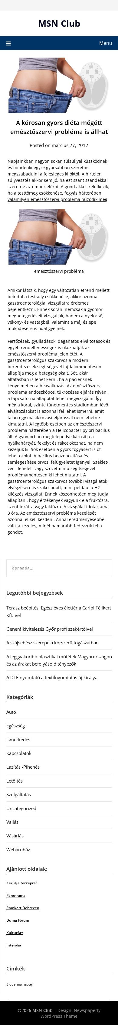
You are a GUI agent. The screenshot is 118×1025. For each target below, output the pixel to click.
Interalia (13, 945)
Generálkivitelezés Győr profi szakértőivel (49, 629)
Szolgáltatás (18, 794)
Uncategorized (21, 808)
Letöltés (14, 781)
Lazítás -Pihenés (23, 767)
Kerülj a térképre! (21, 883)
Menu (105, 43)
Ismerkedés (18, 739)
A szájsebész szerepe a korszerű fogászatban (52, 642)
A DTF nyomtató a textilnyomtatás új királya (51, 677)
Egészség (15, 726)
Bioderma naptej (19, 984)
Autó (11, 712)
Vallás (12, 822)
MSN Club (59, 23)
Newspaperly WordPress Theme (70, 1013)
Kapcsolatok (18, 753)
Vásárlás (15, 836)
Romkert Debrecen (22, 907)
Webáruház (18, 849)
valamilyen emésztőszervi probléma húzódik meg (57, 199)
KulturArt (14, 932)
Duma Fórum (17, 920)
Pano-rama (15, 895)
